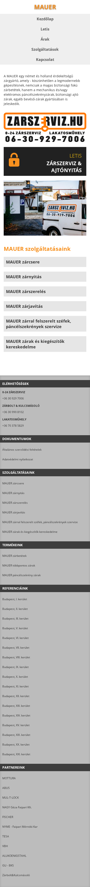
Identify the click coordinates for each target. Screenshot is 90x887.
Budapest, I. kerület (14, 599)
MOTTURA (9, 778)
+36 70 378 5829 (13, 426)
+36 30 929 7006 (13, 398)
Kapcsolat (45, 59)
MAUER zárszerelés (15, 503)
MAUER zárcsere (13, 483)
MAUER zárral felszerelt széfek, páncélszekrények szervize (40, 522)
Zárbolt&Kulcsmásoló (16, 875)
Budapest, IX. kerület (15, 667)
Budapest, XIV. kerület (16, 715)
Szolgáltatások (45, 49)
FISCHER (7, 817)
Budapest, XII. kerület (15, 696)
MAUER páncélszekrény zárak (21, 575)
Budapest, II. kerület (15, 609)
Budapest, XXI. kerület (16, 754)
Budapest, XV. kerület (16, 725)
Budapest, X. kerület (15, 677)
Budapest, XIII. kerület (16, 706)
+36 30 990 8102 (13, 412)
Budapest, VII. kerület (15, 648)
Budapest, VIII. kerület (16, 657)
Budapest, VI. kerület (15, 638)
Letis (45, 29)
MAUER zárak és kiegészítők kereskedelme (29, 532)
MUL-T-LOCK (10, 798)
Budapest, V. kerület (15, 628)
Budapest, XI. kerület (15, 686)
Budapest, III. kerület (15, 618)
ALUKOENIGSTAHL (14, 856)
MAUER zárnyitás (13, 493)
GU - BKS (8, 865)
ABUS (6, 788)
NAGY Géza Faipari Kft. (17, 807)
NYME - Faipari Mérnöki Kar (20, 827)
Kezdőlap (45, 18)
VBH (5, 846)
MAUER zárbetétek (14, 556)
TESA (5, 836)
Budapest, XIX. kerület (16, 735)
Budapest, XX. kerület (16, 744)
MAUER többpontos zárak (18, 565)
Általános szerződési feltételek (22, 450)
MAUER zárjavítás (13, 512)
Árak (45, 39)
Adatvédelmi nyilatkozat (17, 459)
